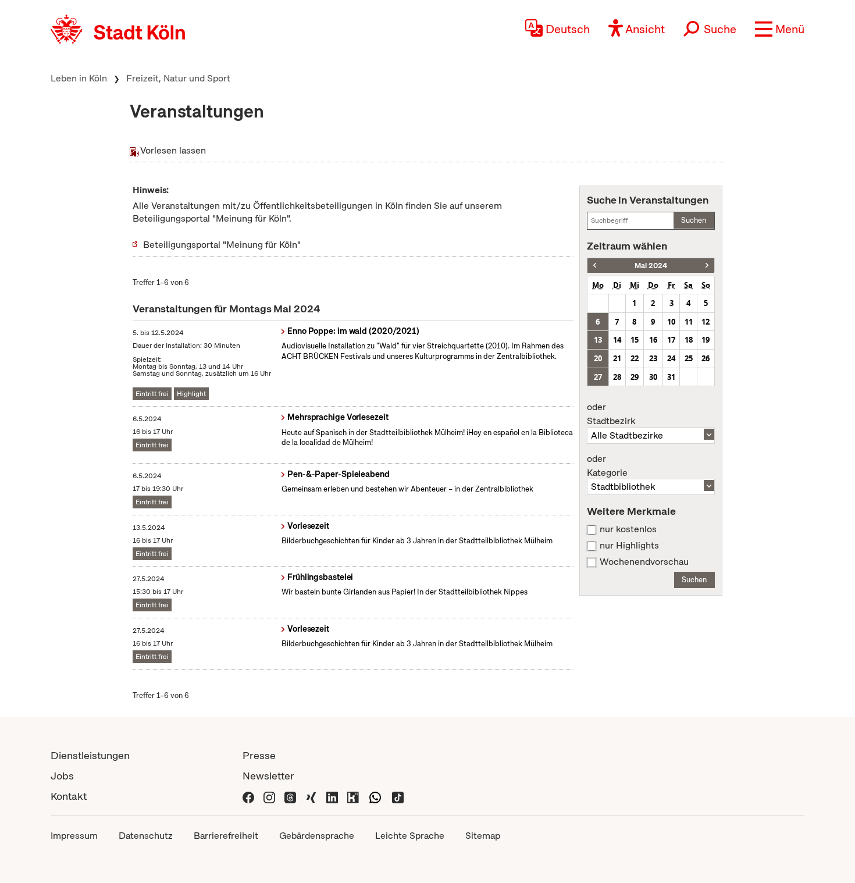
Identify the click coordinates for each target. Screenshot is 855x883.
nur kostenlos (628, 529)
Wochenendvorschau (644, 562)
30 (653, 377)
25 (689, 358)
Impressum (74, 835)
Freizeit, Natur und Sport (178, 78)
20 (598, 358)
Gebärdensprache (316, 835)
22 (634, 358)
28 (617, 377)
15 (634, 339)
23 (653, 358)
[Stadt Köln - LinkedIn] (332, 796)
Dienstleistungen (90, 755)
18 (689, 339)
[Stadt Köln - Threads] (290, 796)
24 (671, 358)
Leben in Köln (79, 78)
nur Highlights (629, 545)
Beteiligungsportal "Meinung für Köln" (222, 244)
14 (617, 339)
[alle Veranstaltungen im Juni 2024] (707, 265)
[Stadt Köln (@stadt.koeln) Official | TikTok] (397, 796)
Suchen (693, 220)
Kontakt (69, 796)
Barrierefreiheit (226, 835)
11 (689, 321)
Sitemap (482, 835)
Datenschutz (146, 835)
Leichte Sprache (409, 835)
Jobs (62, 775)
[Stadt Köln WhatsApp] (375, 796)
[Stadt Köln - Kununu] (353, 796)
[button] (779, 29)
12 (705, 321)
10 (671, 321)
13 (598, 339)
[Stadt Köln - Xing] (311, 796)
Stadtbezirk (611, 414)
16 (653, 339)
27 (598, 377)
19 (705, 339)
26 (705, 358)
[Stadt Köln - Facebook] (248, 796)
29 (634, 377)
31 (671, 377)
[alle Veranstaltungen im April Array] (594, 265)
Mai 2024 (651, 265)
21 (617, 358)
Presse (259, 755)
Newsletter (268, 775)
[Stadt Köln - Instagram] (269, 796)
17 (671, 339)
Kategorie (607, 466)
